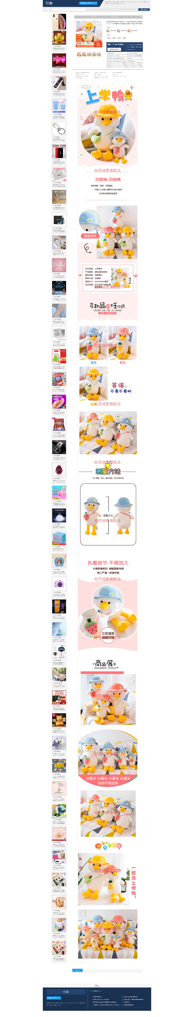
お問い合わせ (144, 9)
